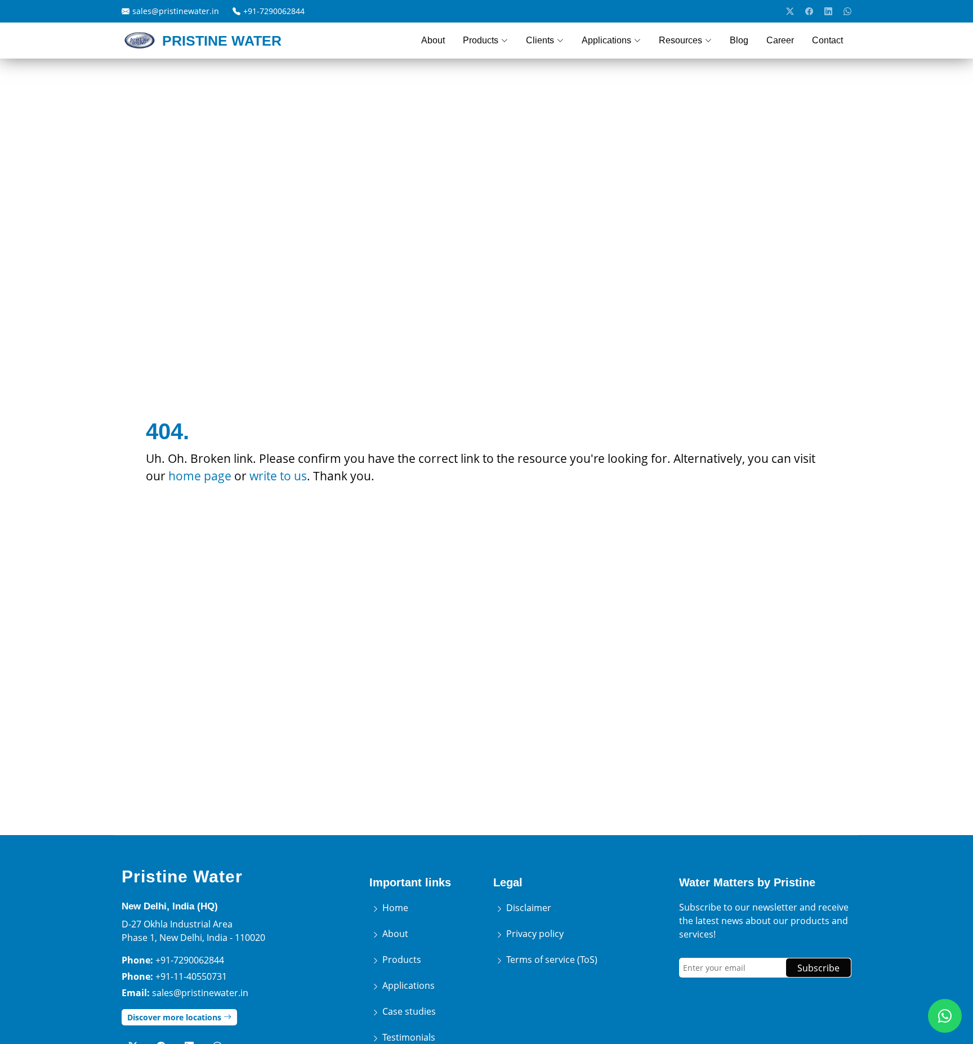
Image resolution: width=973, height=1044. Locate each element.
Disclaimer (527, 908)
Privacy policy (534, 933)
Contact (827, 40)
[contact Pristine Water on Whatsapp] (945, 1016)
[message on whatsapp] (847, 11)
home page (199, 475)
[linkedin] (828, 11)
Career (780, 40)
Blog (739, 40)
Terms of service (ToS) (550, 959)
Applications (407, 985)
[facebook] (809, 11)
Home (394, 908)
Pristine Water (182, 876)
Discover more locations (175, 1017)
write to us (278, 475)
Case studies (408, 1011)
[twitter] (790, 11)
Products (400, 959)
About (433, 40)
